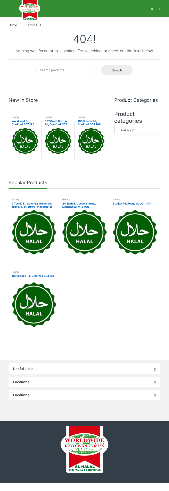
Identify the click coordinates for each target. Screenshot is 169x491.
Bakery (15, 117)
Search (151, 8)
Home (13, 25)
